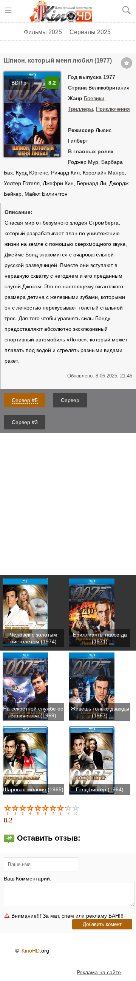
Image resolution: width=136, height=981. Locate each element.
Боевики (94, 98)
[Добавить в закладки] (126, 63)
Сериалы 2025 (90, 31)
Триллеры (80, 109)
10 (76, 809)
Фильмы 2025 (43, 31)
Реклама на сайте (99, 972)
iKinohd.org (63, 11)
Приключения (113, 109)
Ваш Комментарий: (27, 879)
